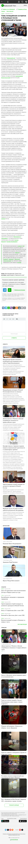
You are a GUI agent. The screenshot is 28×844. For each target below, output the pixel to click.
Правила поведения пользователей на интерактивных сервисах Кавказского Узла (14, 834)
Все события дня (22, 624)
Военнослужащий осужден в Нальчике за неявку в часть (13, 621)
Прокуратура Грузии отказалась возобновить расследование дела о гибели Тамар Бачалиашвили (13, 361)
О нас (2, 818)
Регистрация (14, 333)
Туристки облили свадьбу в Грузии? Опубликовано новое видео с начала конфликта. (11, 702)
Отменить (14, 337)
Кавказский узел (11, 58)
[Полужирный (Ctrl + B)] (4, 319)
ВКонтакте (17, 259)
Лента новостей (10, 11)
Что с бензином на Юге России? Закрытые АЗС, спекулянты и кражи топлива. (13, 800)
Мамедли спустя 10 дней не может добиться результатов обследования (13, 509)
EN (4, 1)
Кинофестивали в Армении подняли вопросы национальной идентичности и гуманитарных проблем (14, 447)
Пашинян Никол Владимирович (12, 543)
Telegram (17, 252)
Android (20, 246)
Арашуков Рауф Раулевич (10, 562)
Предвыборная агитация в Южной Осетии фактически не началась (13, 391)
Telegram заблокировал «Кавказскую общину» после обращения (11, 727)
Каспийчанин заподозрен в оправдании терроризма (12, 598)
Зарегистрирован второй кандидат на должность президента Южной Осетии (13, 486)
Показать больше (14, 805)
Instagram (11, 259)
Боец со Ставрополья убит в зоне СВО (12, 610)
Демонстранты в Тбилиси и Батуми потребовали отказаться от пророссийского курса (13, 420)
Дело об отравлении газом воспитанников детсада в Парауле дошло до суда (13, 591)
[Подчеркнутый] (10, 319)
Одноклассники (7, 260)
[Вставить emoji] (16, 319)
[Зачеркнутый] (13, 319)
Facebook (5, 259)
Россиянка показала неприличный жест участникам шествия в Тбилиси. (12, 776)
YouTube (19, 262)
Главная (3, 11)
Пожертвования (23, 818)
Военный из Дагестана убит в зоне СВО (12, 615)
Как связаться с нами (11, 818)
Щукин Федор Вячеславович (11, 580)
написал (3, 218)
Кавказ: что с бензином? (9, 9)
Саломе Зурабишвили (12, 241)
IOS (23, 246)
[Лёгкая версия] (7, 1)
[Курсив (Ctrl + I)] (7, 319)
